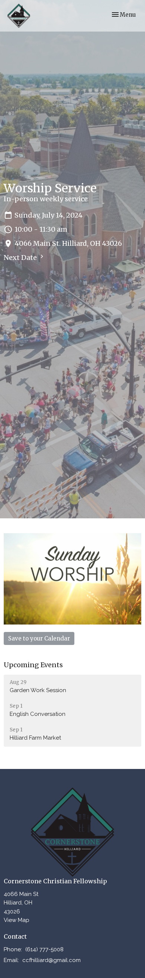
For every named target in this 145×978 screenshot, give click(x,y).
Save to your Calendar (39, 638)
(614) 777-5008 (44, 949)
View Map (16, 920)
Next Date (21, 257)
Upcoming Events (33, 665)
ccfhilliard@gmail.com (51, 960)
